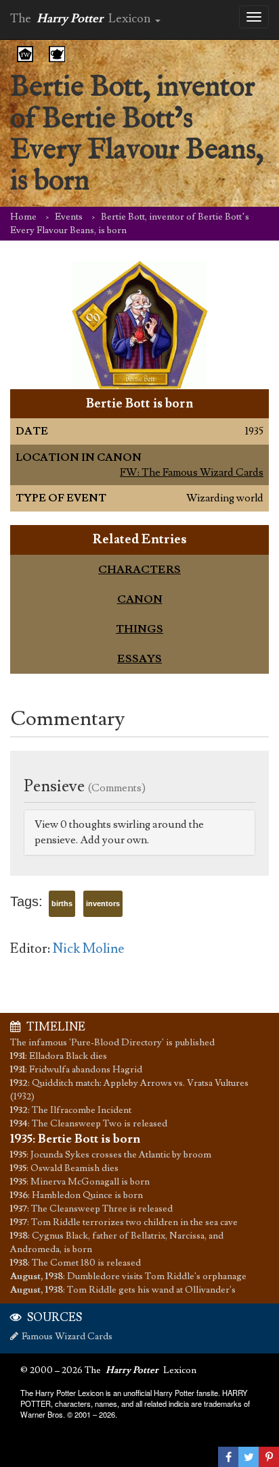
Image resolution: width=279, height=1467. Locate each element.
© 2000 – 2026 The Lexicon (108, 1370)
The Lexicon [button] (82, 18)
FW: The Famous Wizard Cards (191, 472)
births (61, 903)
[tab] (139, 570)
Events (69, 217)
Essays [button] (139, 659)
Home (23, 217)
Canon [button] (140, 599)
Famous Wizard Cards (67, 1337)
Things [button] (139, 629)
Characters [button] (139, 569)
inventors (103, 903)
